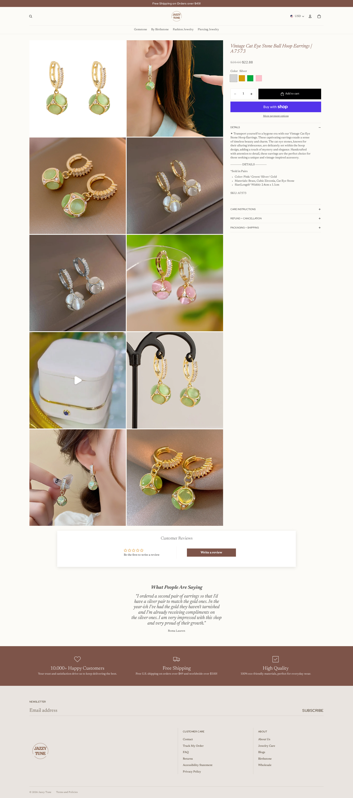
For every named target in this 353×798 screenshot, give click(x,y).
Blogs (261, 752)
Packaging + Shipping (244, 227)
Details (235, 127)
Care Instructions (243, 209)
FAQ (186, 752)
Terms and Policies (67, 792)
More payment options (276, 116)
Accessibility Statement (197, 765)
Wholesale (264, 765)
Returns (188, 759)
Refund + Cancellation (246, 218)
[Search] (30, 16)
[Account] (310, 16)
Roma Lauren (176, 631)
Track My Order (193, 746)
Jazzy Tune (44, 792)
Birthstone (265, 759)
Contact (188, 739)
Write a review (211, 552)
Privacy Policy (192, 771)
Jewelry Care (266, 746)
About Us (264, 739)
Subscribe (313, 710)
